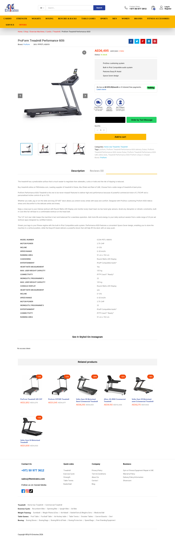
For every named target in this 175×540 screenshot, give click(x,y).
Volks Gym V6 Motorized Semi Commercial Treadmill (87, 400)
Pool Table (35, 516)
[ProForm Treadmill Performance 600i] (131, 41)
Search (99, 8)
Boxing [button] (49, 19)
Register (168, 9)
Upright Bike (64, 509)
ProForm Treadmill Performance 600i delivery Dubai (127, 149)
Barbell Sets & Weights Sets (81, 513)
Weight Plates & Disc (50, 513)
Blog (93, 484)
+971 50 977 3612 (32, 470)
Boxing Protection (75, 520)
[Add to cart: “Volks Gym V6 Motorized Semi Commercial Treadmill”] (85, 395)
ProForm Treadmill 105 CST (31, 399)
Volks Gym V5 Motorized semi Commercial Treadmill (142, 400)
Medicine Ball (99, 513)
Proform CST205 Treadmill (58, 399)
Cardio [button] (7, 19)
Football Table (46, 516)
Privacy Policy (97, 470)
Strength (66, 477)
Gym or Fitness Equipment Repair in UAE (138, 470)
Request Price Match (110, 120)
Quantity (97, 126)
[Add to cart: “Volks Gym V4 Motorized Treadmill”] (29, 436)
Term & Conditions (99, 474)
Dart (111, 516)
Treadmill (124, 147)
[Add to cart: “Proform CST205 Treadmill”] (57, 395)
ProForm (26, 44)
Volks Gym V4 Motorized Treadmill (30, 441)
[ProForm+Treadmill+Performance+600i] (137, 41)
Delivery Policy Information (133, 477)
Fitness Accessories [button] (158, 19)
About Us (95, 477)
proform (102, 149)
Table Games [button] (88, 19)
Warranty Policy (129, 474)
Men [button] (114, 19)
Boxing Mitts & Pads (58, 520)
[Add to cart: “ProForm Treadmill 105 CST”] (29, 395)
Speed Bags (89, 520)
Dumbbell (36, 513)
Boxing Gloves (31, 520)
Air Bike (74, 509)
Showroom (127, 481)
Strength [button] (21, 19)
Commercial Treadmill (53, 505)
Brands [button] (138, 19)
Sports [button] (104, 19)
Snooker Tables (87, 516)
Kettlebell (64, 513)
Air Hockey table (60, 516)
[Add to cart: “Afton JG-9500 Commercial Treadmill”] (113, 395)
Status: (97, 55)
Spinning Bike (52, 509)
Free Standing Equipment (105, 520)
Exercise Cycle (69, 474)
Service (10, 25)
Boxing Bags (43, 520)
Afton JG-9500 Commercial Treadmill (115, 400)
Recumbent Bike (38, 509)
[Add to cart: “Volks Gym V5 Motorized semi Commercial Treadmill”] (140, 395)
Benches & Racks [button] (67, 19)
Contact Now (134, 7)
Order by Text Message (141, 120)
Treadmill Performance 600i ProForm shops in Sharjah (129, 155)
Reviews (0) (97, 171)
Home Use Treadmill (112, 147)
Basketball (67, 484)
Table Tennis (68, 481)
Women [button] (126, 19)
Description (78, 171)
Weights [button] (36, 19)
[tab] (78, 172)
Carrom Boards (101, 516)
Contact (95, 481)
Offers (23, 25)
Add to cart (120, 137)
